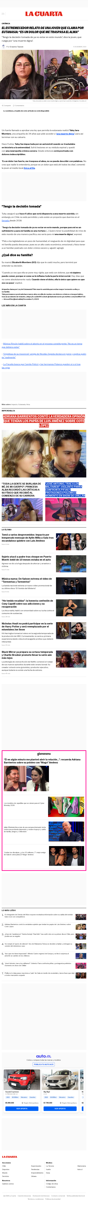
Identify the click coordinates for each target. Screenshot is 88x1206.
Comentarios (19, 105)
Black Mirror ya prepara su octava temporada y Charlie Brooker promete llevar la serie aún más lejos (27, 655)
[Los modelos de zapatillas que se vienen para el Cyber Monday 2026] (66, 807)
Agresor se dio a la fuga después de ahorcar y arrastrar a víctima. (26, 565)
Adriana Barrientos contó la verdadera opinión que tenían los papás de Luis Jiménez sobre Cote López (38, 925)
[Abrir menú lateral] (4, 14)
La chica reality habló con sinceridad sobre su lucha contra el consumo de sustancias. (28, 612)
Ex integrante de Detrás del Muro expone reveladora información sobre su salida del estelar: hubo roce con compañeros (39, 916)
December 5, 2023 (31, 299)
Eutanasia (22, 404)
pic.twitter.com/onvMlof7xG (73, 296)
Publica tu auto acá (43, 1064)
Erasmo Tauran (16, 46)
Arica (28, 404)
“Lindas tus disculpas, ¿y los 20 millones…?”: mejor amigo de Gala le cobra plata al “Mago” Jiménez (25, 853)
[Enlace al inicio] (44, 754)
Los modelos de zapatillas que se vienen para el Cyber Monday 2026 (24, 804)
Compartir (7, 105)
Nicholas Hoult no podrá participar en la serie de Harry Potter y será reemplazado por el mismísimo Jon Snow (27, 626)
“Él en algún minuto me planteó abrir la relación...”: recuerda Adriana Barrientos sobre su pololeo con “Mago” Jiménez (42, 761)
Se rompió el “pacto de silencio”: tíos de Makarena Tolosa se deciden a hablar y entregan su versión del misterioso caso (38, 945)
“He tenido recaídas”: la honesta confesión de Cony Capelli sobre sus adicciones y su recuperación (27, 603)
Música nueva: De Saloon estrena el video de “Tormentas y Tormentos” (27, 580)
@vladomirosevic (55, 296)
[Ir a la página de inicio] (44, 13)
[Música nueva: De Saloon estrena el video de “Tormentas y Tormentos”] (71, 586)
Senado (6, 220)
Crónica (6, 23)
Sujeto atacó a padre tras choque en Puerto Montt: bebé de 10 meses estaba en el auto (26, 558)
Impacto (14, 404)
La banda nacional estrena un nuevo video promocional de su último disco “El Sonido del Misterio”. (27, 587)
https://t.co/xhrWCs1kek (37, 296)
